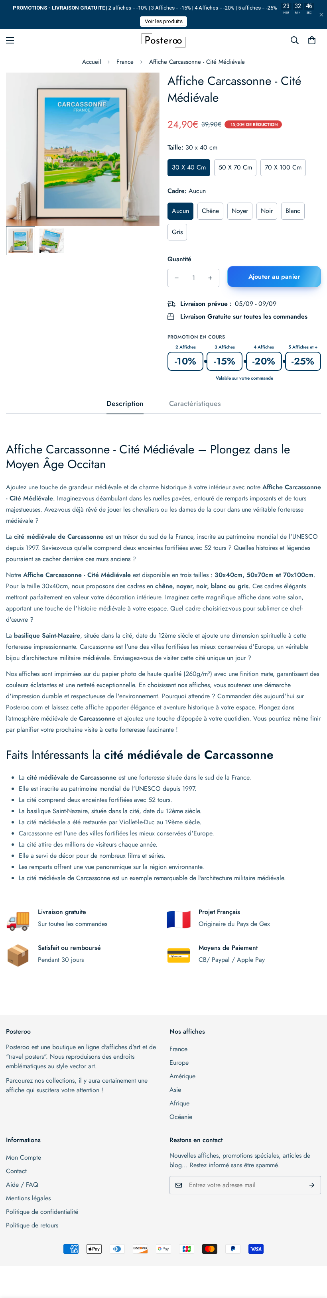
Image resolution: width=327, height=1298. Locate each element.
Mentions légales (28, 1198)
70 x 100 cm (283, 167)
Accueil (91, 61)
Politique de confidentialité (42, 1211)
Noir (267, 210)
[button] (312, 40)
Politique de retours (32, 1225)
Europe (179, 1062)
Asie (175, 1089)
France (125, 61)
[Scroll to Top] (311, 1254)
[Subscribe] (312, 1185)
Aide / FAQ (22, 1184)
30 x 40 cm (189, 167)
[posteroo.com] (163, 40)
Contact (16, 1171)
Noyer (240, 210)
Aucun (180, 210)
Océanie (180, 1116)
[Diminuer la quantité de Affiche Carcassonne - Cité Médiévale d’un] (176, 278)
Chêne (210, 210)
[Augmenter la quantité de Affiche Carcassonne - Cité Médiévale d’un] (210, 278)
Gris (177, 231)
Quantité (179, 259)
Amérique (182, 1076)
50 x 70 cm (235, 167)
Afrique (179, 1103)
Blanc (293, 210)
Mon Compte (23, 1157)
